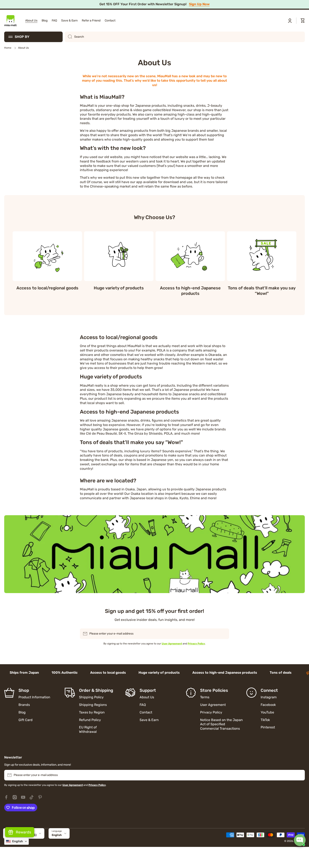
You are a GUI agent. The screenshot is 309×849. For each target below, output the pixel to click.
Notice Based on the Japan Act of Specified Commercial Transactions (221, 724)
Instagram (269, 697)
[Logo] (10, 20)
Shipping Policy (91, 697)
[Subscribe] (224, 633)
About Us (147, 697)
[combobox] (185, 37)
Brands (24, 705)
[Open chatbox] (300, 840)
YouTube (267, 712)
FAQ (143, 705)
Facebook (268, 705)
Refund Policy (90, 720)
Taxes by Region (92, 712)
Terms (204, 697)
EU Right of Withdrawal (88, 729)
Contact (146, 712)
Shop (23, 690)
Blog (22, 712)
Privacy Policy (211, 712)
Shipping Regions (93, 705)
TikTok (265, 720)
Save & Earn (149, 720)
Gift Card (25, 720)
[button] (303, 21)
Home (7, 47)
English (57, 835)
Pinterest (268, 727)
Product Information (34, 697)
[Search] (68, 37)
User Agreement (213, 705)
